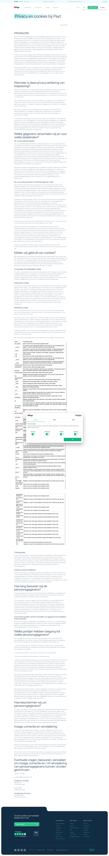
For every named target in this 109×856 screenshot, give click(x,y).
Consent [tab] (35, 419)
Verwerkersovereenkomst (62, 850)
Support (72, 825)
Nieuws (85, 834)
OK (72, 439)
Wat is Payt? (87, 836)
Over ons (86, 823)
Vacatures (86, 827)
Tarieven (47, 7)
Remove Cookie (108, 855)
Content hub (87, 825)
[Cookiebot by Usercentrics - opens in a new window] (75, 416)
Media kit (86, 830)
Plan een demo (92, 7)
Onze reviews (59, 836)
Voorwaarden (50, 850)
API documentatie (60, 838)
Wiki (71, 830)
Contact (72, 823)
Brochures (58, 834)
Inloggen (72, 832)
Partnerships (73, 834)
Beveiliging (86, 832)
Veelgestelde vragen (75, 836)
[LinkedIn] (15, 850)
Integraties (55, 7)
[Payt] (16, 7)
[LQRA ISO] (36, 833)
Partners (58, 830)
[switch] (47, 434)
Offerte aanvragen (74, 827)
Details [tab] (54, 419)
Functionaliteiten (60, 823)
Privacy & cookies (41, 850)
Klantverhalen (59, 832)
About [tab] (73, 419)
